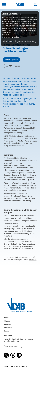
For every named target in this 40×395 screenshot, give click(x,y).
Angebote (7, 324)
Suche (6, 331)
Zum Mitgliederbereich (12, 347)
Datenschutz (14, 366)
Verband (7, 318)
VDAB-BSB (32, 260)
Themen (7, 321)
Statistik (16, 37)
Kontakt (6, 366)
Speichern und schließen (26, 41)
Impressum (23, 366)
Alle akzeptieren (8, 41)
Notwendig (7, 37)
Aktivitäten (8, 328)
